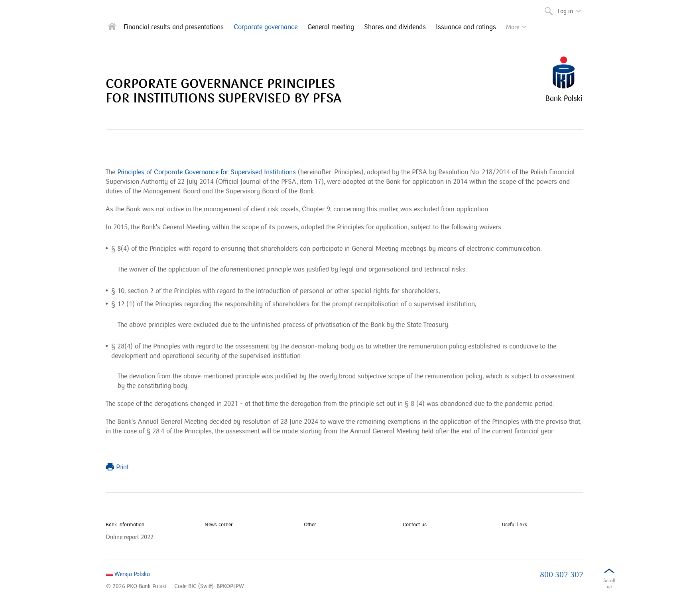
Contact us (415, 524)
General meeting (330, 27)
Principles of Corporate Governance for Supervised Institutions (206, 172)
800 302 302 (561, 575)
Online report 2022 (130, 537)
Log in (571, 8)
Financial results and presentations (174, 27)
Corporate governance (265, 27)
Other (310, 524)
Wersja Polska (131, 574)
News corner (219, 524)
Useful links (514, 524)
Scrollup (609, 583)
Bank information (125, 524)
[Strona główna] (112, 28)
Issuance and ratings (466, 27)
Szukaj (545, 8)
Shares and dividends (395, 27)
